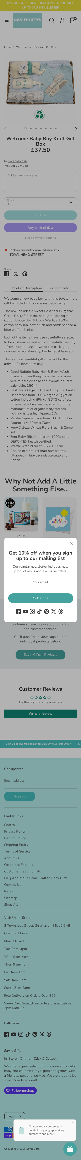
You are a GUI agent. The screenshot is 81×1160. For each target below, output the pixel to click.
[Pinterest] (46, 611)
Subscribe (40, 598)
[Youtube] (25, 611)
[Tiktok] (39, 611)
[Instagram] (32, 611)
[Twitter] (53, 611)
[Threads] (60, 611)
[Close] (71, 543)
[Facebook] (18, 611)
